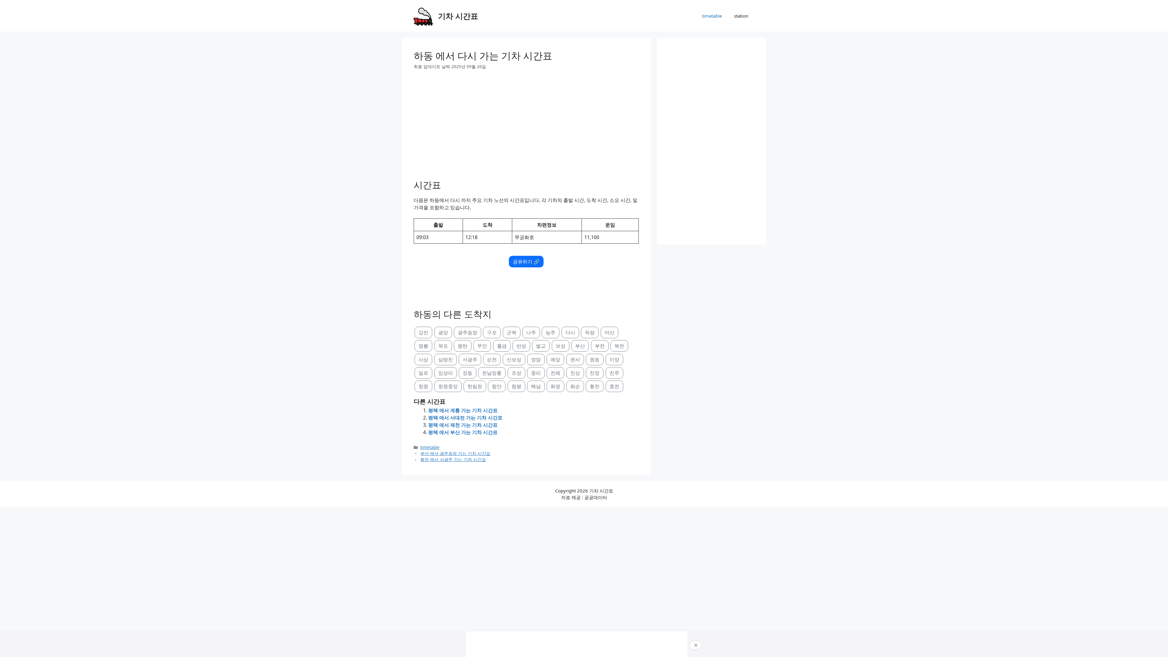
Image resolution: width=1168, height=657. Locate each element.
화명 (555, 386)
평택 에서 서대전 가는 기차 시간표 (465, 417)
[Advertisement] (526, 122)
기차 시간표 (458, 16)
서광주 (470, 359)
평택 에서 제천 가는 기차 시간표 (463, 425)
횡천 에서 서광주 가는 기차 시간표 (453, 459)
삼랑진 (445, 359)
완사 (575, 359)
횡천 (595, 386)
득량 (590, 332)
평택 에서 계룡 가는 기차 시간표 (463, 410)
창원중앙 (448, 386)
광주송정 (467, 332)
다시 (570, 332)
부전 (600, 345)
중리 (536, 373)
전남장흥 (492, 373)
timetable (712, 16)
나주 (531, 332)
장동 (467, 373)
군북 (511, 332)
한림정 (475, 386)
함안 (497, 386)
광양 (443, 332)
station (741, 16)
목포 (443, 345)
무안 (482, 345)
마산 (609, 332)
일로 (423, 373)
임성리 (445, 373)
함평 (516, 386)
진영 (595, 373)
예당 (555, 359)
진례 (555, 373)
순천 (492, 359)
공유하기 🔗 (526, 261)
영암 (536, 359)
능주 (550, 332)
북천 (619, 345)
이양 (614, 359)
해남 (536, 386)
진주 (614, 373)
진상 (575, 373)
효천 (614, 386)
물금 (502, 345)
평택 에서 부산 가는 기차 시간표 (463, 432)
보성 (560, 345)
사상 (423, 359)
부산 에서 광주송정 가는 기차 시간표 (455, 453)
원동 (595, 359)
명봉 (423, 345)
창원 (423, 386)
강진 (423, 332)
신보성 (514, 359)
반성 (521, 345)
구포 (492, 332)
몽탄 (463, 345)
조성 (516, 373)
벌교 (541, 345)
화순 (575, 386)
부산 (580, 345)
